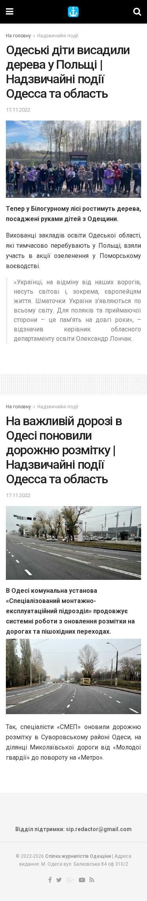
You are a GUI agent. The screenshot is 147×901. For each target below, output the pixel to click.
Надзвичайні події (57, 35)
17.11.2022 (18, 110)
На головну (18, 35)
